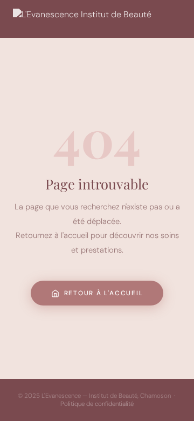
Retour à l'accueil (103, 293)
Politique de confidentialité (97, 404)
